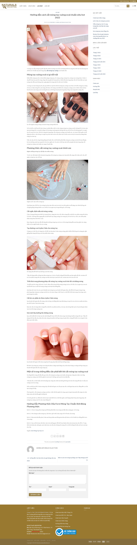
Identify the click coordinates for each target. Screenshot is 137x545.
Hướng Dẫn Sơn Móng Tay (62, 526)
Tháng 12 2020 (97, 71)
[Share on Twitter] (54, 436)
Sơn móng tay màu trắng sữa (101, 31)
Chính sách (96, 83)
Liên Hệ (47, 6)
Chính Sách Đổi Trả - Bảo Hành (63, 515)
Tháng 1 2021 (97, 68)
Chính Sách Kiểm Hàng (99, 18)
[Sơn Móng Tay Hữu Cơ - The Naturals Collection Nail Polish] (9, 6)
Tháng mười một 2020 (99, 74)
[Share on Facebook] (52, 436)
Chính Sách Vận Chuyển (61, 518)
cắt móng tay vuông (52, 70)
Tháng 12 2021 (97, 58)
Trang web (71, 486)
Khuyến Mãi (96, 89)
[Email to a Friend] (57, 436)
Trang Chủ (30, 540)
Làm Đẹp (40, 6)
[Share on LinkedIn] (63, 436)
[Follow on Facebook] (130, 1)
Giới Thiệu (23, 6)
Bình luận (32, 473)
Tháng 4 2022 (97, 55)
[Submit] (128, 6)
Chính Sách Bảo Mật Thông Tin (63, 512)
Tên (30, 486)
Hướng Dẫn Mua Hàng (61, 523)
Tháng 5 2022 (97, 52)
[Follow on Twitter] (133, 1)
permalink (68, 441)
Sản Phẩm (31, 6)
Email (50, 486)
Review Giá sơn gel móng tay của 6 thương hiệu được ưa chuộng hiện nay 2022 (101, 36)
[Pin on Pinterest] (60, 436)
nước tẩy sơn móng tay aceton (101, 21)
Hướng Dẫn (96, 86)
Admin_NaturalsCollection (63, 22)
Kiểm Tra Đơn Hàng (124, 1)
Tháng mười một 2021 (99, 61)
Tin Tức (49, 540)
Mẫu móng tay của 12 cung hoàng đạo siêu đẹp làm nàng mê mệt (101, 26)
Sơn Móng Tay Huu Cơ (37, 430)
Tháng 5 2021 (97, 65)
